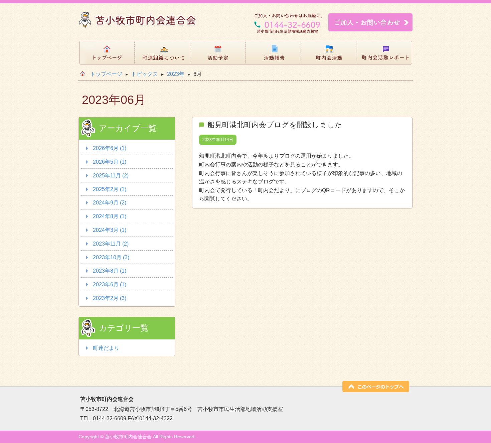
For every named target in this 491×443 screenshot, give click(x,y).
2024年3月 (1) (109, 230)
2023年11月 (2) (111, 244)
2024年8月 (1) (109, 216)
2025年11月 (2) (111, 175)
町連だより (106, 348)
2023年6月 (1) (109, 284)
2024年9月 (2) (109, 202)
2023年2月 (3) (109, 298)
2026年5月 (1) (109, 162)
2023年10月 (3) (111, 257)
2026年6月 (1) (109, 148)
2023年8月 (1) (109, 271)
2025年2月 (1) (109, 189)
